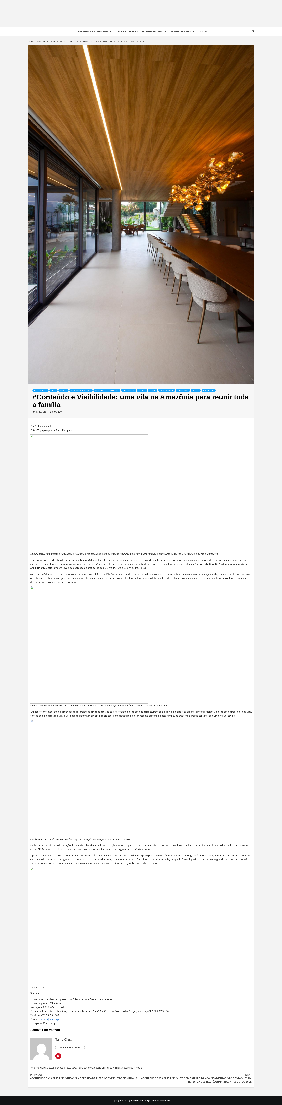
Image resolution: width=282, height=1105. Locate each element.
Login (203, 31)
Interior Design (182, 31)
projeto (138, 1068)
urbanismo (208, 390)
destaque (128, 1068)
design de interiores (113, 1068)
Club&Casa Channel (81, 390)
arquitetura (42, 1068)
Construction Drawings (93, 31)
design (99, 1068)
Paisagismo (183, 390)
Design (142, 390)
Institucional (166, 390)
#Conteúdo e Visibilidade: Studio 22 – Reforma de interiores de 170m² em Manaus (83, 1077)
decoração (89, 1068)
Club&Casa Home (75, 1068)
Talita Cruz (42, 411)
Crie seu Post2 (127, 31)
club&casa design (57, 1068)
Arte (53, 390)
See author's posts (70, 1047)
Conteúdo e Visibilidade (107, 390)
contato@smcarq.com (50, 1019)
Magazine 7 (150, 1100)
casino (63, 390)
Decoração (128, 390)
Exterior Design (154, 31)
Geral (153, 390)
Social (196, 390)
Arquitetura (40, 390)
